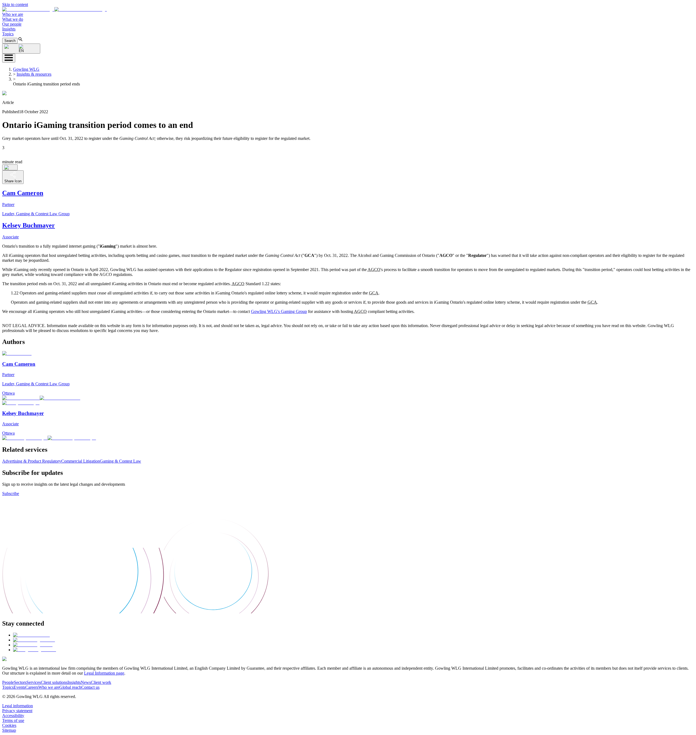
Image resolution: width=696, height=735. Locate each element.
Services (33, 682)
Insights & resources (34, 74)
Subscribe (10, 493)
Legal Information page (104, 673)
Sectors (20, 682)
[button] (54, 9)
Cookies (9, 725)
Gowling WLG (26, 69)
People (8, 682)
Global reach (70, 687)
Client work (101, 682)
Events (19, 687)
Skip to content (15, 4)
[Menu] (8, 58)
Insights (8, 29)
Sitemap (9, 730)
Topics (8, 34)
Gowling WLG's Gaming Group (279, 311)
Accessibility (13, 715)
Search (9, 41)
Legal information (17, 705)
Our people (11, 24)
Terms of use (13, 720)
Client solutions (54, 682)
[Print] (10, 167)
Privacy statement (17, 710)
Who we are (12, 14)
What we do (12, 19)
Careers (31, 687)
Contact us (90, 687)
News (86, 682)
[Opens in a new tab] (31, 635)
